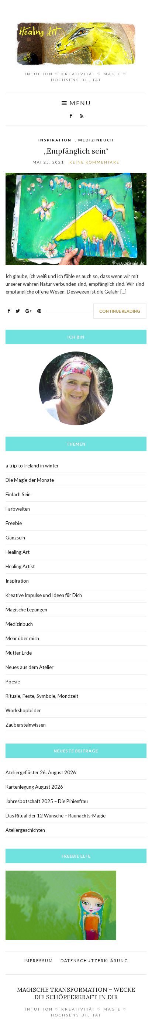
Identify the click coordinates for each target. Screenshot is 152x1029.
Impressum (38, 960)
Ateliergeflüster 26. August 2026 (41, 772)
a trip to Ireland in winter (32, 466)
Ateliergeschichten (25, 830)
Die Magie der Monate (30, 480)
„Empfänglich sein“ (76, 151)
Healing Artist (20, 566)
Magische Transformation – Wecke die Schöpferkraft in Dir (76, 993)
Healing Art (18, 552)
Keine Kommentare (94, 162)
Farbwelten (18, 509)
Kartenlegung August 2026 (34, 787)
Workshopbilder (23, 710)
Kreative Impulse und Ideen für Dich (44, 595)
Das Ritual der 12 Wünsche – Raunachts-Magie (56, 816)
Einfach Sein (18, 494)
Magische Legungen (26, 610)
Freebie (14, 523)
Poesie (13, 682)
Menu (79, 103)
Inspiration (55, 140)
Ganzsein (15, 538)
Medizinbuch (96, 140)
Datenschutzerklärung (94, 960)
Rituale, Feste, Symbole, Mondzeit (42, 696)
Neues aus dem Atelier (29, 667)
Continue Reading (119, 311)
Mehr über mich (22, 638)
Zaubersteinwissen (26, 725)
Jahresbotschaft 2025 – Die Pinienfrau (47, 801)
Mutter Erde (19, 653)
